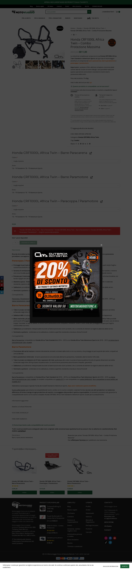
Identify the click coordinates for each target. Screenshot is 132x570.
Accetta (124, 566)
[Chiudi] (101, 245)
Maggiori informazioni (110, 566)
